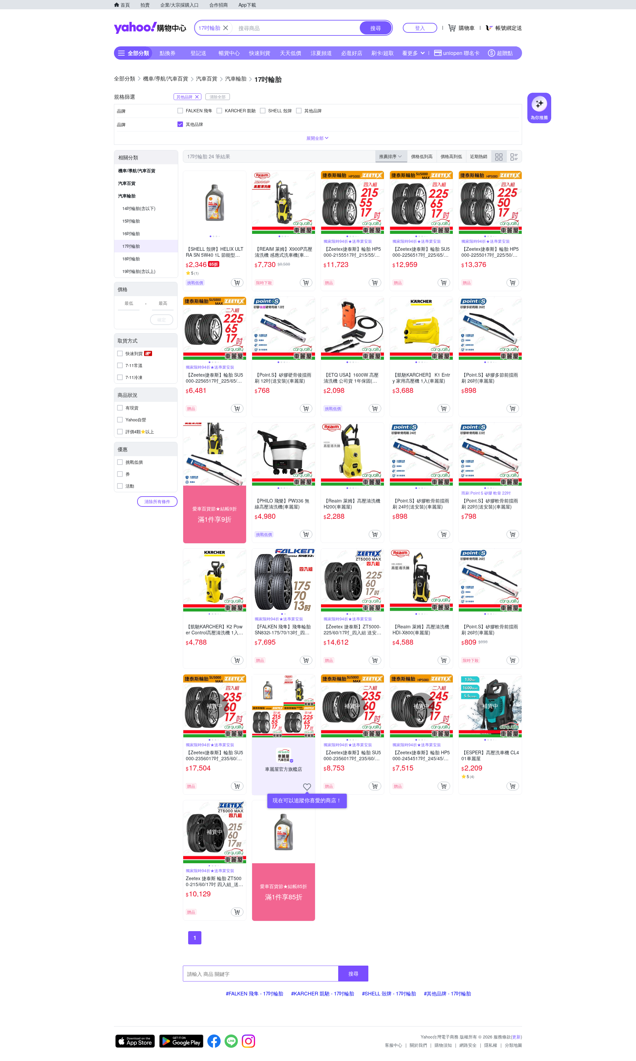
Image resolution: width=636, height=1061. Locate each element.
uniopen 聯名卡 (461, 53)
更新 (516, 1037)
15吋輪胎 (131, 221)
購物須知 (443, 1045)
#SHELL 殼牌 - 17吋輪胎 (389, 993)
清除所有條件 (157, 501)
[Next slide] (242, 202)
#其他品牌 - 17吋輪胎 (447, 993)
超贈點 (505, 53)
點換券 (168, 53)
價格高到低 (451, 156)
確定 (161, 319)
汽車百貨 (126, 183)
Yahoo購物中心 (150, 28)
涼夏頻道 (321, 53)
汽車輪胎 (126, 195)
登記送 (198, 53)
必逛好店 (351, 53)
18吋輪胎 (131, 258)
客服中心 (393, 1045)
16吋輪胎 (131, 233)
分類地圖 (513, 1045)
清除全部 (218, 96)
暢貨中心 (229, 53)
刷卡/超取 (382, 53)
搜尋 (353, 973)
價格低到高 (422, 156)
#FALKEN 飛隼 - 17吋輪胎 (254, 993)
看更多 (410, 53)
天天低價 (290, 53)
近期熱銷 (478, 156)
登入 (420, 27)
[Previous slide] (187, 202)
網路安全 (468, 1045)
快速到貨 (259, 53)
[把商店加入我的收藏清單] (307, 787)
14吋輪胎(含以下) (138, 208)
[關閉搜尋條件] (226, 28)
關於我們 (418, 1045)
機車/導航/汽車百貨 (136, 170)
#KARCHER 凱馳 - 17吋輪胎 (322, 993)
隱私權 (490, 1045)
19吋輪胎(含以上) (138, 271)
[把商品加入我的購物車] (237, 282)
